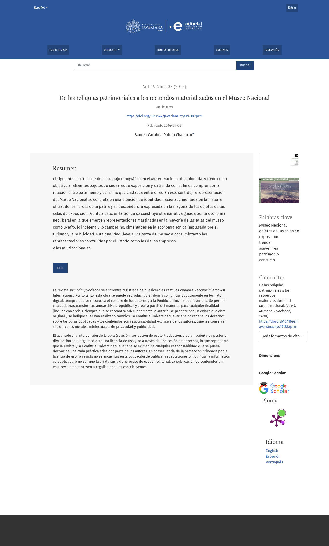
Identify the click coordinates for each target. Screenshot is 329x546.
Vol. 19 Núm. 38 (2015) (164, 86)
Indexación (272, 49)
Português (274, 462)
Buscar (245, 65)
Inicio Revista (58, 49)
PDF (60, 268)
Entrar (292, 7)
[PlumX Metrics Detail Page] (276, 420)
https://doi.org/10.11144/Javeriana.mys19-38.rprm (164, 116)
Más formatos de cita (282, 336)
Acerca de (111, 49)
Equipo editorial (168, 49)
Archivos (222, 49)
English (272, 450)
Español (42, 7)
